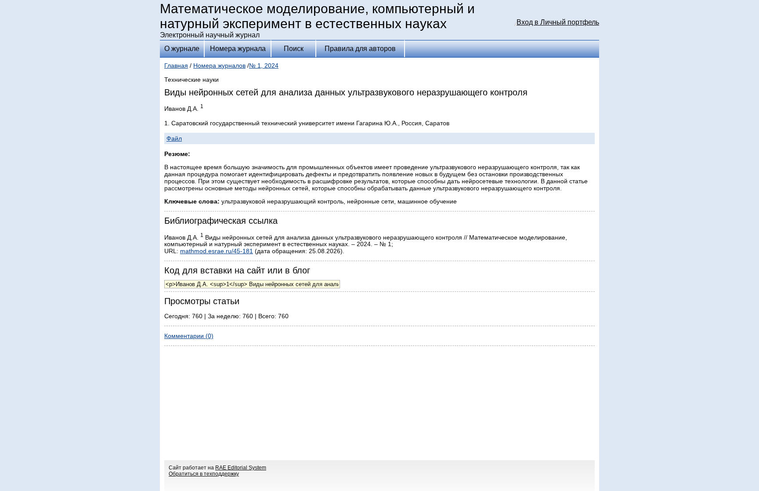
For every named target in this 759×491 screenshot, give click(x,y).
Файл (174, 138)
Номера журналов (219, 65)
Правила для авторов (360, 48)
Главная (176, 65)
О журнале (181, 48)
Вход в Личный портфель (558, 22)
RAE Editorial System (240, 468)
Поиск (294, 48)
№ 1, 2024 (263, 65)
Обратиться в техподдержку (204, 474)
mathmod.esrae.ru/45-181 (216, 251)
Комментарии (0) (188, 335)
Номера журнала (238, 48)
